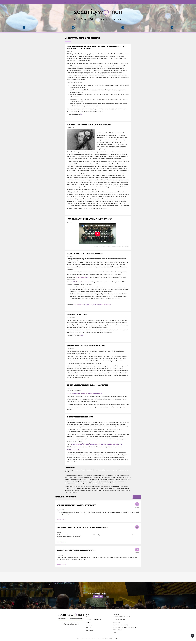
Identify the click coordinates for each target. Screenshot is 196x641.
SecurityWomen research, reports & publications (125, 629)
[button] (80, 2)
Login (115, 632)
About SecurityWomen (120, 625)
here (81, 114)
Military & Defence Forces (122, 617)
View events (98, 596)
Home (64, 2)
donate (130, 2)
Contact (124, 2)
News (102, 2)
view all (136, 496)
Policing (116, 614)
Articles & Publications (94, 619)
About (70, 2)
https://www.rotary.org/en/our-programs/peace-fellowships (92, 304)
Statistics (116, 622)
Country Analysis (119, 619)
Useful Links (90, 630)
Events (108, 2)
